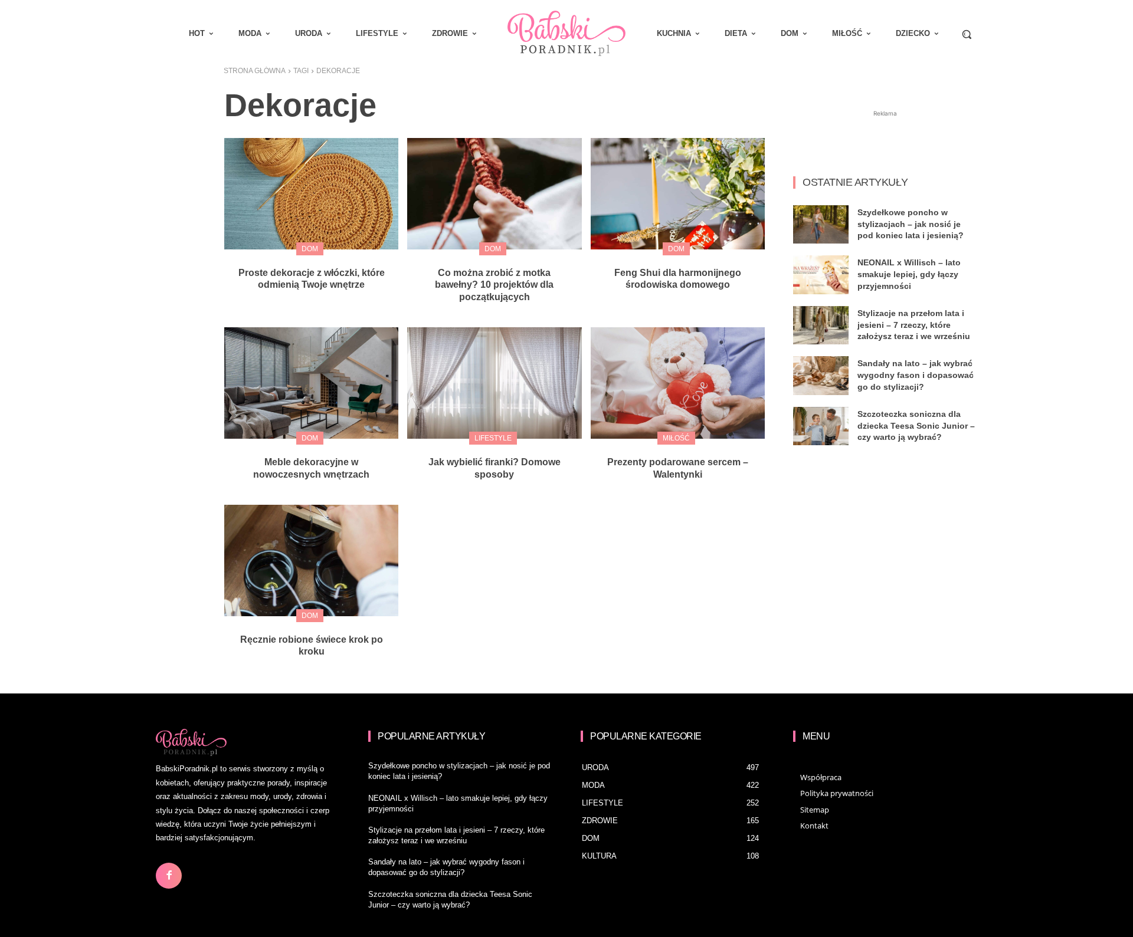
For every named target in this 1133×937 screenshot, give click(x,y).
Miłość (676, 438)
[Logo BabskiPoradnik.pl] (566, 33)
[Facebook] (169, 876)
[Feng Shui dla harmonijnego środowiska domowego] (678, 193)
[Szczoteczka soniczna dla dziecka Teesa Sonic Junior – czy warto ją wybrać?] (821, 426)
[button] (966, 34)
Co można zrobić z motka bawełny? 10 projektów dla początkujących (494, 285)
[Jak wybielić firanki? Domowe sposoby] (494, 383)
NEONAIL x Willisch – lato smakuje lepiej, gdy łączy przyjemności (909, 274)
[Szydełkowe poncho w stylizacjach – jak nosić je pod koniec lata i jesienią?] (821, 224)
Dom (310, 249)
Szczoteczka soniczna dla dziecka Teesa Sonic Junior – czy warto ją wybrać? (916, 425)
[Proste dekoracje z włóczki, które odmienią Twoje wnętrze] (311, 193)
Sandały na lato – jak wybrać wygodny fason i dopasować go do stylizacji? (915, 375)
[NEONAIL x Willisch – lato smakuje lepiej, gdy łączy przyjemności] (821, 274)
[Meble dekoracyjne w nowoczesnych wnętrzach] (311, 383)
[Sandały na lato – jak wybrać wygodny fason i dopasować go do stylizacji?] (821, 375)
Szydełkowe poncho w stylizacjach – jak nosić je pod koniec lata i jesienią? (910, 224)
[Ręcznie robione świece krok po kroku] (311, 560)
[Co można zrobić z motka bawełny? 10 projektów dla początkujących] (494, 193)
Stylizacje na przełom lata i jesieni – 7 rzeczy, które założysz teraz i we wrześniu (913, 324)
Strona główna (255, 71)
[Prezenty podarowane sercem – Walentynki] (678, 383)
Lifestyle (493, 438)
